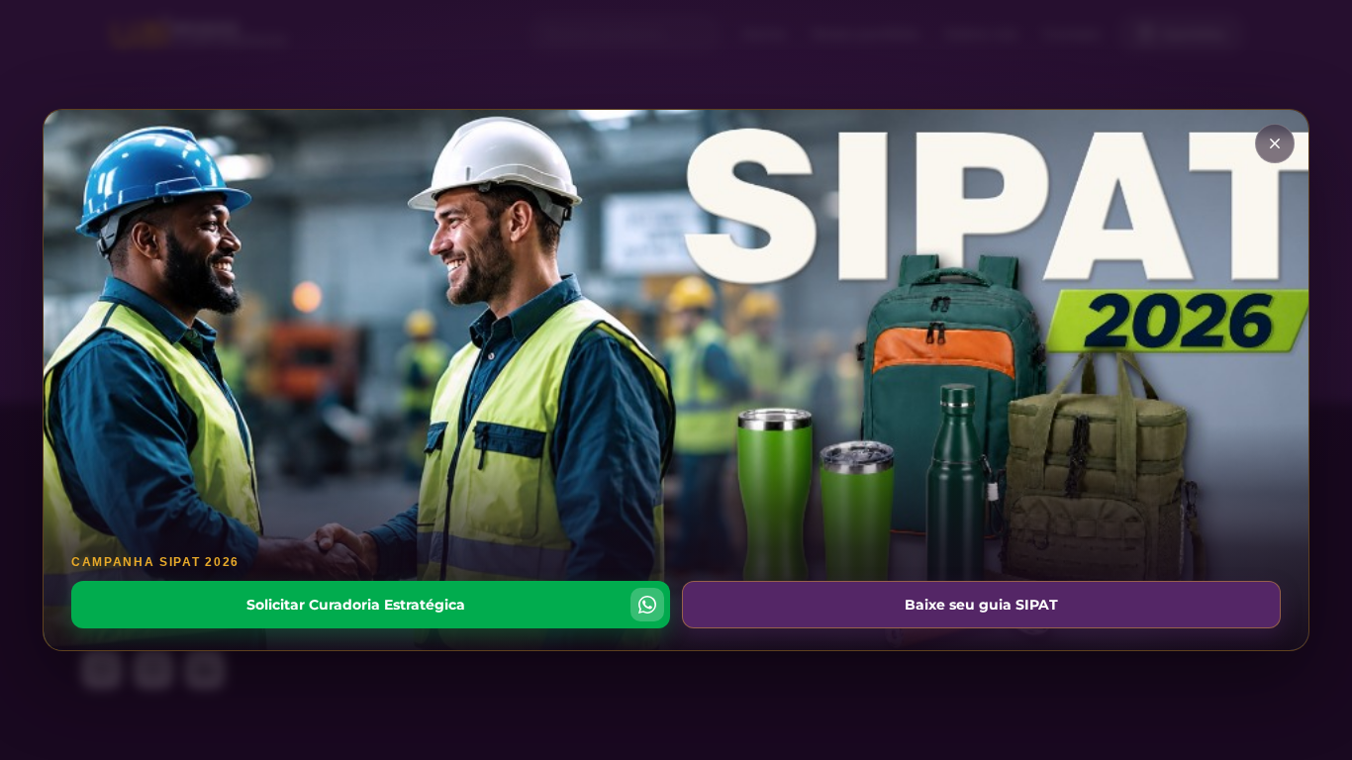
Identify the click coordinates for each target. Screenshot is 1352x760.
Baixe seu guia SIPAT (981, 605)
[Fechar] (1275, 143)
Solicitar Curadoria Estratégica (355, 605)
